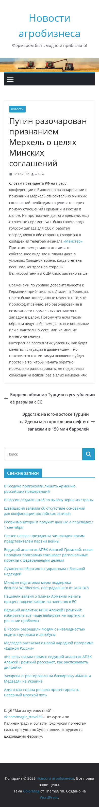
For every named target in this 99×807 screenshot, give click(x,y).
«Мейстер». (73, 241)
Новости (17, 109)
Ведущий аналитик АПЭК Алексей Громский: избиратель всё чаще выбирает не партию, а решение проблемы (44, 615)
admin (39, 174)
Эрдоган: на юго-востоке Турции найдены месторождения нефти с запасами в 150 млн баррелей (54, 421)
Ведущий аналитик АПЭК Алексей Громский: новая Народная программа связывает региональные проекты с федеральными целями (48, 555)
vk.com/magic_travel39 (23, 716)
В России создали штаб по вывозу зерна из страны (49, 499)
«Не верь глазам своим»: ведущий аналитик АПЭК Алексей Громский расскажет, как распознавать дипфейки (48, 662)
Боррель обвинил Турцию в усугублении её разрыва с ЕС (52, 398)
